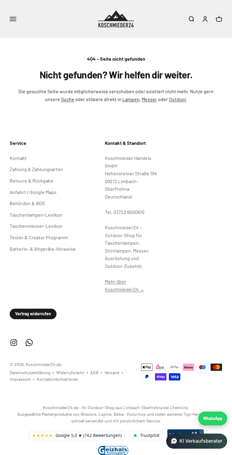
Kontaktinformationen (57, 379)
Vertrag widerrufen (33, 313)
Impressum (20, 379)
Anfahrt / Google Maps (33, 192)
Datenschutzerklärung (30, 372)
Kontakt (18, 158)
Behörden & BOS (27, 203)
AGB (94, 372)
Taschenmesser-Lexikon (36, 226)
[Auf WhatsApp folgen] (29, 343)
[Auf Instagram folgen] (14, 343)
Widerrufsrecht (70, 372)
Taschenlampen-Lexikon (36, 215)
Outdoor (177, 99)
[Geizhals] (113, 450)
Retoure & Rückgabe (31, 180)
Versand (112, 372)
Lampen (131, 99)
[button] (196, 441)
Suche (67, 99)
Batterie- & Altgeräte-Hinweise (43, 249)
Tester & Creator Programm (39, 237)
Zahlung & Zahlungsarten (36, 169)
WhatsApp (212, 418)
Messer (149, 99)
